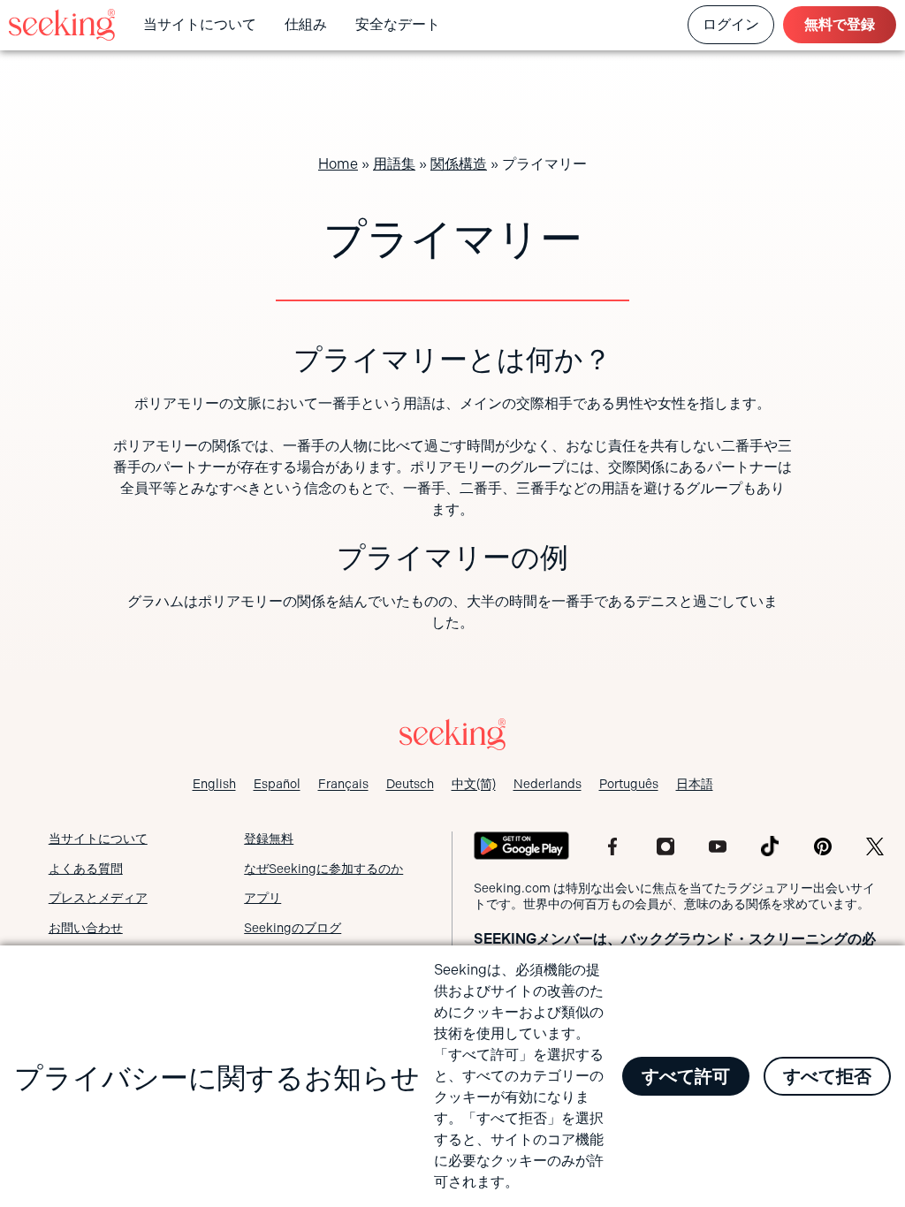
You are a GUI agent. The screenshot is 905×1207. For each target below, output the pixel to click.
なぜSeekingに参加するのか (323, 869)
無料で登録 (839, 24)
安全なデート (397, 24)
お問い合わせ (86, 928)
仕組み (306, 24)
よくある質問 (86, 869)
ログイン (731, 24)
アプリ (262, 898)
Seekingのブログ (292, 928)
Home (338, 164)
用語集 (394, 164)
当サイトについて (199, 24)
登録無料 (268, 838)
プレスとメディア (98, 898)
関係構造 (458, 164)
